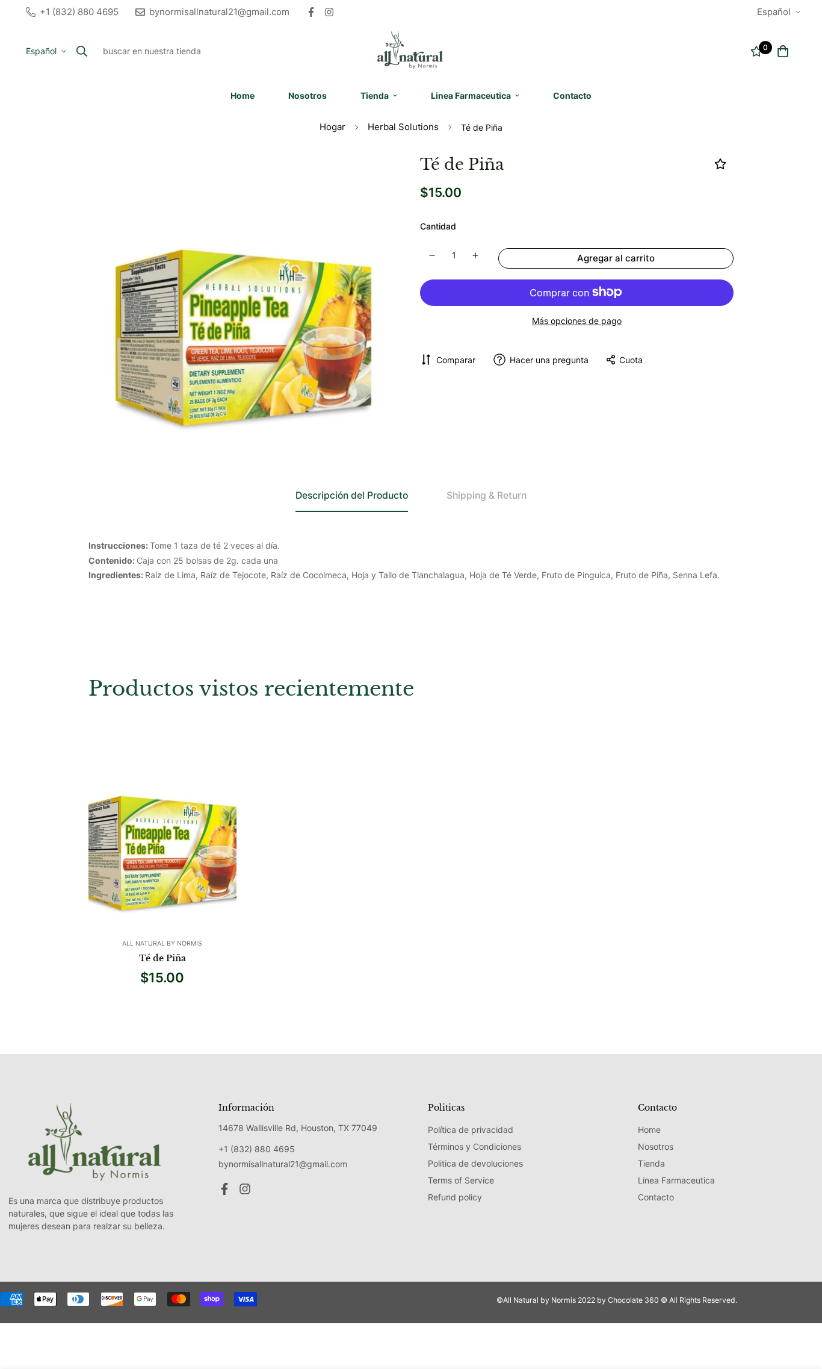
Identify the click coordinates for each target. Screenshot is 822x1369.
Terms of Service (461, 1180)
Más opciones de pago (577, 320)
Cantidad (438, 226)
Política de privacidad (470, 1129)
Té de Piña (162, 958)
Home (242, 95)
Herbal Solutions (403, 127)
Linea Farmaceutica (471, 95)
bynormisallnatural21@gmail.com (282, 1164)
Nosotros (307, 95)
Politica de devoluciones (475, 1163)
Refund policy (455, 1197)
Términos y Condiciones (474, 1146)
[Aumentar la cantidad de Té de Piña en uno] (476, 255)
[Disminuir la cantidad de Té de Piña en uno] (432, 255)
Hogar (332, 127)
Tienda (374, 95)
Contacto (572, 95)
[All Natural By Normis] (411, 51)
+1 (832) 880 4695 (256, 1149)
